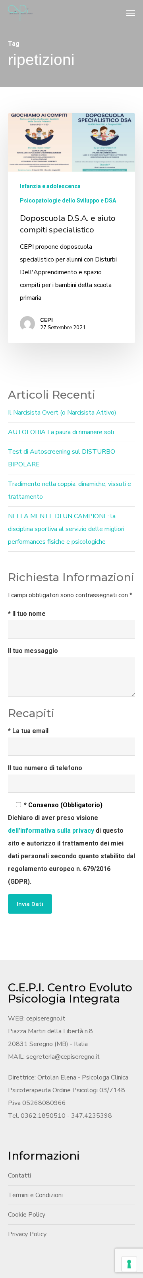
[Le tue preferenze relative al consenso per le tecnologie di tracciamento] (129, 1264)
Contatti (19, 1175)
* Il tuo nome (27, 613)
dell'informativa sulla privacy (52, 830)
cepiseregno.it (45, 1018)
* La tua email (28, 731)
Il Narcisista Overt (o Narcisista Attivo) (62, 412)
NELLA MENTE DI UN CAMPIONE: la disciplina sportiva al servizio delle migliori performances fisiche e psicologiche (66, 529)
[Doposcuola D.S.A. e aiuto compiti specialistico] (71, 228)
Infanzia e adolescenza (50, 186)
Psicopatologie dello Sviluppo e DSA (68, 200)
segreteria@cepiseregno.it (63, 1056)
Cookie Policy (26, 1214)
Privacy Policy (27, 1234)
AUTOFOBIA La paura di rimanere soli (61, 432)
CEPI (46, 320)
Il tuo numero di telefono (45, 768)
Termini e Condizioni (35, 1195)
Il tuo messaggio (33, 651)
